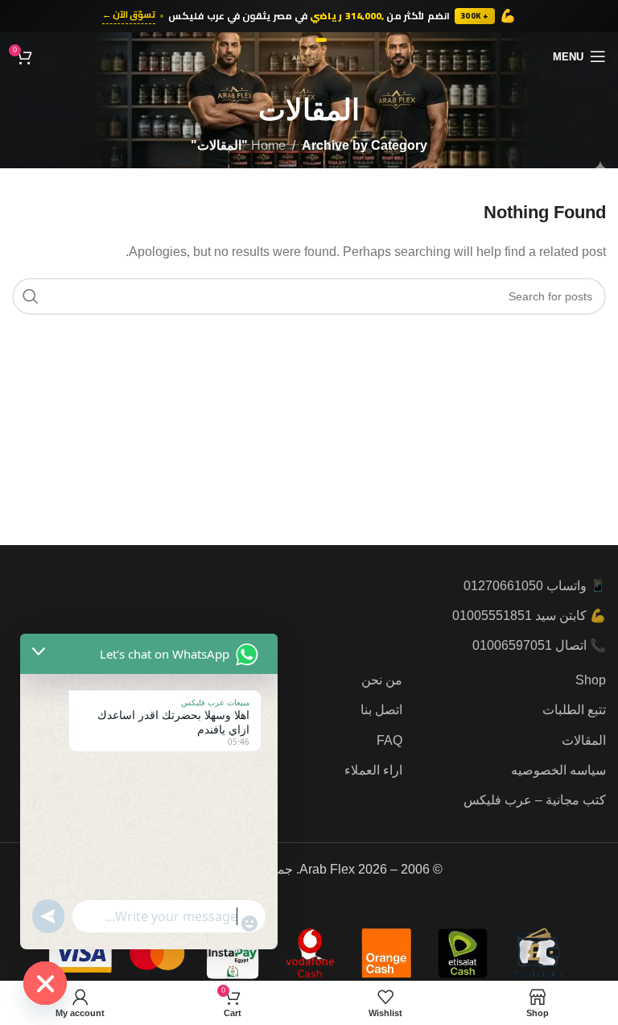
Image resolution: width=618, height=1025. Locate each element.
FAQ (389, 740)
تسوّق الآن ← (128, 15)
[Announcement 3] (301, 40)
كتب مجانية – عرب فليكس (535, 800)
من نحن (381, 680)
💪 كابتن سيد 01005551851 (529, 615)
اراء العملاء (373, 770)
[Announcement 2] (309, 40)
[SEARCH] (30, 296)
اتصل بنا (381, 710)
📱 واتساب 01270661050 (535, 586)
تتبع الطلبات (574, 710)
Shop (590, 680)
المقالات (584, 740)
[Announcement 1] (321, 40)
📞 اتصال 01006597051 (539, 645)
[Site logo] (309, 55)
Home (268, 145)
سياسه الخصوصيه (558, 770)
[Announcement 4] (293, 40)
